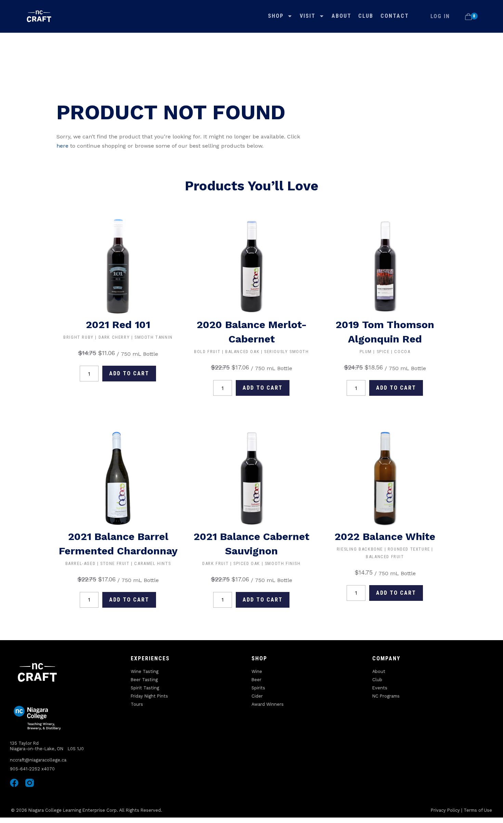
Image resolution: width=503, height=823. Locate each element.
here (62, 146)
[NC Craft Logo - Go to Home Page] (39, 16)
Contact (395, 16)
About (341, 16)
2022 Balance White (385, 536)
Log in (440, 16)
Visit (307, 16)
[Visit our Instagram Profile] (29, 783)
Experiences (150, 658)
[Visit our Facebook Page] (14, 783)
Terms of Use (478, 810)
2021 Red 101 (118, 324)
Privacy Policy (445, 810)
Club (365, 16)
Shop (276, 16)
